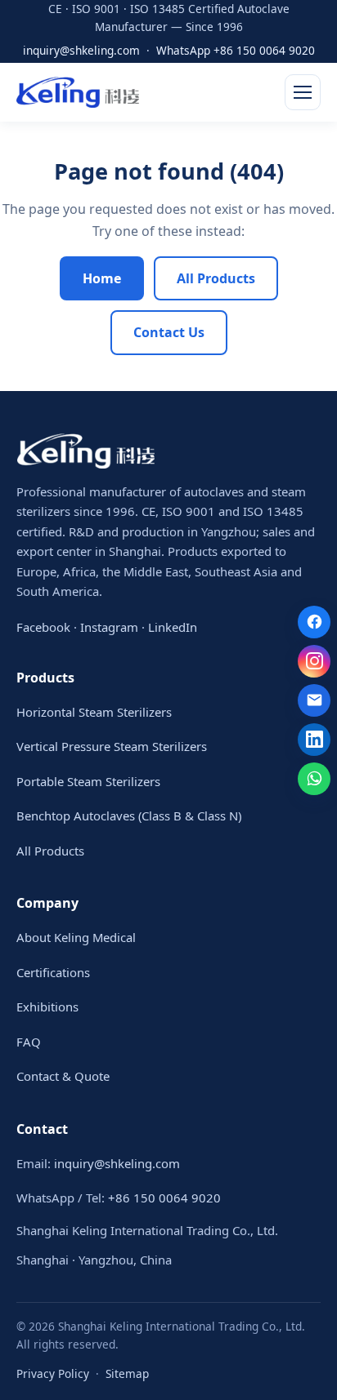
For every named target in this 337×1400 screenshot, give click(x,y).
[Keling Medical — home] (77, 92)
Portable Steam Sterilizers (88, 781)
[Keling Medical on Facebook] (314, 622)
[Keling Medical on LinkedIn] (314, 739)
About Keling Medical (76, 937)
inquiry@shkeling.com (81, 50)
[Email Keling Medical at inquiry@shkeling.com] (314, 700)
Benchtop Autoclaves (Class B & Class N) (128, 815)
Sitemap (127, 1373)
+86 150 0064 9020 (164, 1197)
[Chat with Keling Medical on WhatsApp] (314, 778)
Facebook (43, 627)
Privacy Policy (52, 1373)
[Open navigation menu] (303, 92)
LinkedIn (172, 627)
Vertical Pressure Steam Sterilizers (111, 746)
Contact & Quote (63, 1076)
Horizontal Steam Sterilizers (94, 712)
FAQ (28, 1041)
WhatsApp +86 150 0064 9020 (235, 50)
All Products (216, 278)
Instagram (109, 627)
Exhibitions (47, 1006)
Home (102, 278)
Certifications (53, 972)
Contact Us (168, 332)
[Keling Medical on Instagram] (314, 661)
